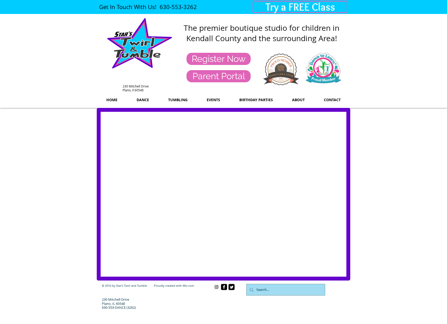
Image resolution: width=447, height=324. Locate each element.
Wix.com (188, 286)
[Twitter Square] (231, 287)
